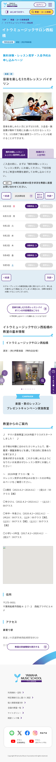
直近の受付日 (39, 195)
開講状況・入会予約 (41, 153)
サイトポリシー (14, 712)
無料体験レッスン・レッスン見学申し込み (15, 153)
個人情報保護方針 (15, 702)
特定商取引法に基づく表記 (19, 697)
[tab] (21, 389)
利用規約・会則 (14, 692)
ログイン (39, 4)
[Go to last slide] (5, 373)
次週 (49, 195)
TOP (4, 19)
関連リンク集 (13, 717)
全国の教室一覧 (14, 707)
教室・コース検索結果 (19, 19)
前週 (7, 195)
